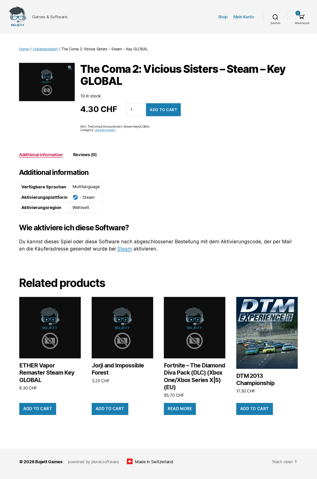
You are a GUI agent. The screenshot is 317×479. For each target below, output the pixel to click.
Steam (124, 249)
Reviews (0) (85, 154)
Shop (223, 16)
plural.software (105, 461)
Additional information (41, 154)
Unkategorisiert (45, 49)
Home (24, 49)
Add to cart (163, 109)
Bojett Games (48, 461)
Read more (180, 408)
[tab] (41, 154)
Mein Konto (243, 16)
